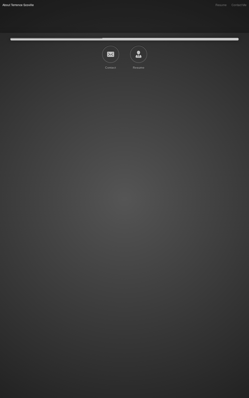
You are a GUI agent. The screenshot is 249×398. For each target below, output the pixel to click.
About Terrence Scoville (18, 5)
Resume (221, 5)
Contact (110, 67)
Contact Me (239, 5)
